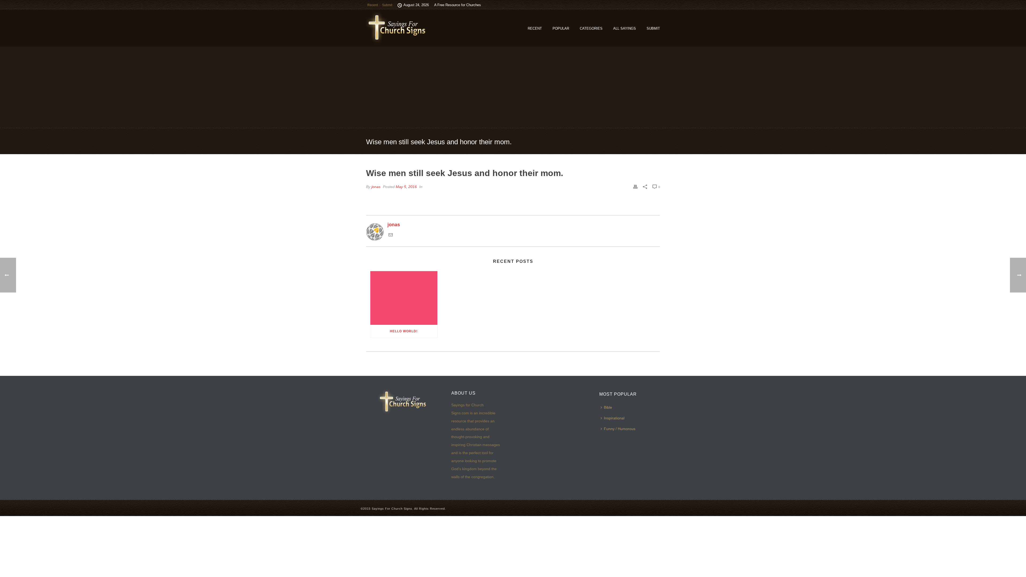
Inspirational (614, 418)
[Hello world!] (403, 298)
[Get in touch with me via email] (390, 235)
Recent (535, 28)
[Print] (635, 187)
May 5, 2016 (406, 187)
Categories (591, 28)
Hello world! (404, 331)
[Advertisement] (513, 87)
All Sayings (624, 28)
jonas (375, 187)
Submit (653, 28)
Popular (561, 28)
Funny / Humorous (619, 429)
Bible (608, 407)
